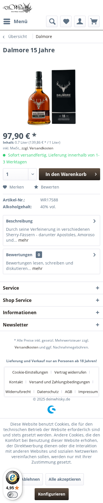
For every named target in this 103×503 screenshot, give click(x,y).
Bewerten (49, 187)
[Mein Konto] (80, 21)
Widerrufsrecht (18, 391)
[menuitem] (15, 21)
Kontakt (16, 381)
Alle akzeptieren (65, 479)
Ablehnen (30, 479)
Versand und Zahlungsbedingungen (59, 381)
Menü (20, 21)
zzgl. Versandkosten (37, 148)
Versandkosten (26, 347)
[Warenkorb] (94, 21)
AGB (68, 391)
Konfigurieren (51, 494)
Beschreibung (19, 221)
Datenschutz (48, 391)
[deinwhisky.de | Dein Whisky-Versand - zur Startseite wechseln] (18, 8)
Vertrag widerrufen (70, 372)
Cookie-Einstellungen (30, 372)
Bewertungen (19, 254)
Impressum (88, 391)
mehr (23, 240)
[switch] (12, 495)
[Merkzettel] (66, 21)
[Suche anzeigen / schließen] (52, 21)
